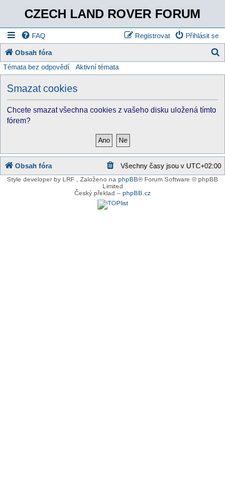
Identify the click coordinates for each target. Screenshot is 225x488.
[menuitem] (33, 35)
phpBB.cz (136, 193)
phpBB (128, 179)
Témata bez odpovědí (36, 67)
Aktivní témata (97, 67)
